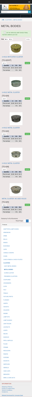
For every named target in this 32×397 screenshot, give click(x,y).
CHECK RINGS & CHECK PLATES (12, 259)
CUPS (5, 286)
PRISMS (5, 347)
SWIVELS (6, 367)
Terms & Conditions (7, 390)
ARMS (5, 236)
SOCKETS (6, 361)
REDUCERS (6, 350)
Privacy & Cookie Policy (8, 388)
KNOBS (5, 313)
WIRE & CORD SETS (9, 378)
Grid (11, 39)
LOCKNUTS (6, 327)
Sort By (27, 39)
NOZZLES (6, 337)
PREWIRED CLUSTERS (10, 276)
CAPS (5, 249)
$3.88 (4, 98)
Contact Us (5, 392)
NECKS (5, 334)
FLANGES (6, 300)
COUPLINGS (6, 279)
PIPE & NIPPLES (8, 340)
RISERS (5, 354)
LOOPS (5, 330)
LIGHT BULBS (7, 323)
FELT (4, 290)
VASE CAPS (6, 371)
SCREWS (6, 357)
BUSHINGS (6, 246)
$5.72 (4, 63)
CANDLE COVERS (8, 253)
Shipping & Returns (7, 387)
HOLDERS (6, 310)
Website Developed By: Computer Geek (12, 395)
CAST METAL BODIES (9, 266)
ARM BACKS (6, 232)
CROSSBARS (7, 283)
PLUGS (5, 344)
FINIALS (5, 293)
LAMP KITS (6, 317)
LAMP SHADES (7, 320)
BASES (5, 242)
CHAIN (5, 256)
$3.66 (4, 205)
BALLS (5, 239)
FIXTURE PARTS (8, 296)
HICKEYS (6, 307)
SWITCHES (6, 364)
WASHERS (6, 374)
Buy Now (27, 63)
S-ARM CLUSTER (8, 273)
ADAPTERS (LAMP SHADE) (11, 229)
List (7, 39)
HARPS (5, 303)
